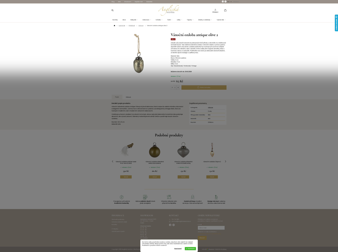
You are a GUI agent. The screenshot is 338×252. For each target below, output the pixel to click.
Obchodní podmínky (118, 219)
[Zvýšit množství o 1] (178, 87)
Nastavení (178, 249)
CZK (228, 2)
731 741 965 (175, 219)
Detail (126, 177)
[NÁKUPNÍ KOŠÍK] (223, 10)
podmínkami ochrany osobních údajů (209, 233)
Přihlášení (215, 12)
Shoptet (211, 249)
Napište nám (139, 2)
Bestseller (149, 2)
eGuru (224, 249)
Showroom (127, 2)
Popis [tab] (117, 97)
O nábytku (115, 229)
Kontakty (114, 224)
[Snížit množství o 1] (175, 87)
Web (119, 2)
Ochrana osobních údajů (119, 222)
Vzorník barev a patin (118, 231)
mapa (142, 223)
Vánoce (210, 107)
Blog (113, 2)
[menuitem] (115, 20)
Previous (112, 161)
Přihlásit (202, 238)
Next (225, 161)
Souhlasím (191, 248)
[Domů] (114, 25)
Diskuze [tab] (128, 97)
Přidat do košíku (205, 87)
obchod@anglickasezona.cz (181, 221)
